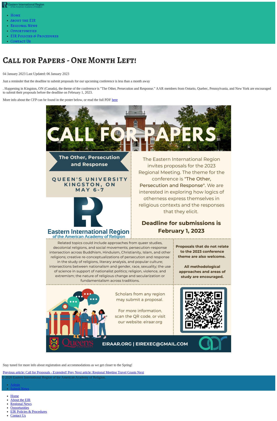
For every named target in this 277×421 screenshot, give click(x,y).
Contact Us (20, 41)
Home (15, 15)
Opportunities (23, 30)
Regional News (23, 25)
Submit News (19, 388)
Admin (15, 385)
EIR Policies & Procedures (34, 36)
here (115, 100)
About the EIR (22, 20)
